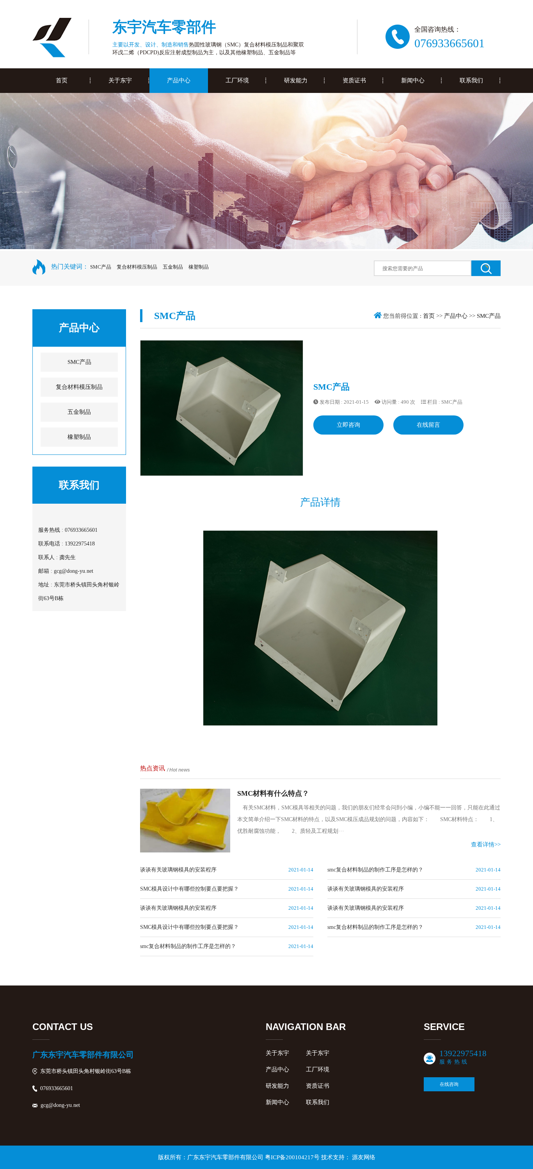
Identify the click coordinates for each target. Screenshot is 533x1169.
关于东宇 (277, 1053)
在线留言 (428, 425)
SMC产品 (100, 267)
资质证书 (317, 1086)
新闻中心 (277, 1102)
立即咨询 (348, 425)
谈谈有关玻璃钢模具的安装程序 (178, 870)
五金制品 (173, 267)
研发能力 (277, 1086)
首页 (429, 316)
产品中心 (455, 316)
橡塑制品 (198, 267)
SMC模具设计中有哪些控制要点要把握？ (189, 889)
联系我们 (317, 1102)
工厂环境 (317, 1069)
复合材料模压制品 (137, 267)
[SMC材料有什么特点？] (185, 821)
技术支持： (348, 1157)
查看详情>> (486, 844)
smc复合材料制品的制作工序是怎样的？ (375, 870)
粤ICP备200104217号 (292, 1157)
